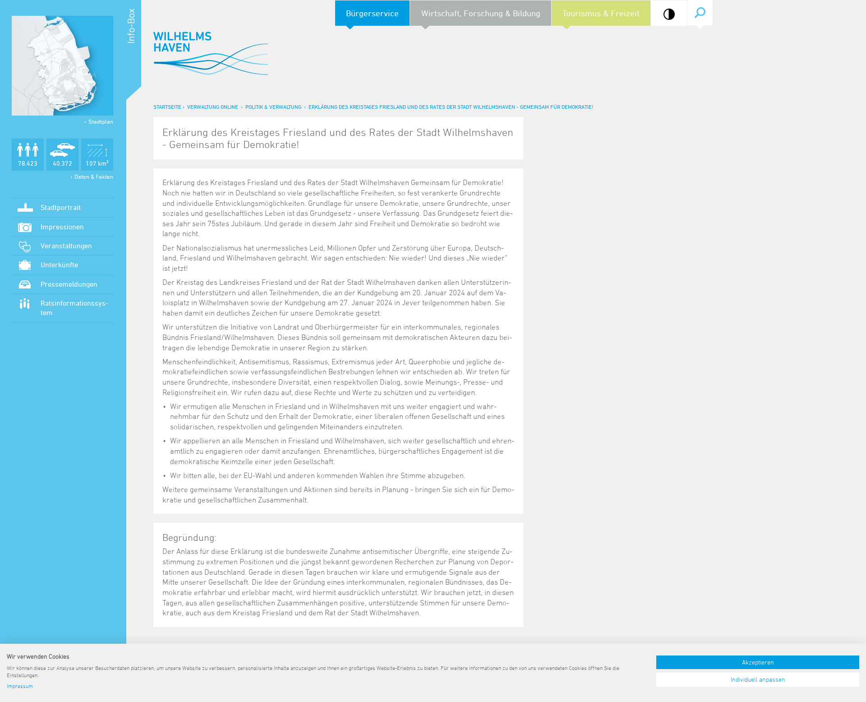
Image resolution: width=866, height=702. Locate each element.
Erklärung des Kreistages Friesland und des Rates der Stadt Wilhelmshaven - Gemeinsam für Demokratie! (451, 106)
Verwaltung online (212, 106)
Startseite (167, 106)
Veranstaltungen (66, 246)
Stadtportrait (61, 207)
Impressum (20, 686)
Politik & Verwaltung (273, 106)
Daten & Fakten (93, 176)
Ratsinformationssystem (74, 307)
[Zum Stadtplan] (62, 66)
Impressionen (62, 227)
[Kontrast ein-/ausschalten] (669, 14)
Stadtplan (100, 121)
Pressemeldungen (69, 284)
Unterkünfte (59, 264)
